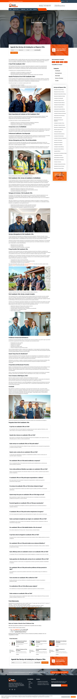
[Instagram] (60, 1)
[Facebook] (62, 1)
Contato (35, 9)
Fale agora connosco (61, 48)
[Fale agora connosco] (53, 50)
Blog (31, 9)
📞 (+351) (15, 629)
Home (10, 9)
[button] (67, 1)
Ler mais (7, 697)
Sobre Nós (23, 9)
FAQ (27, 9)
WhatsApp (26, 265)
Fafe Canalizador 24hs (29, 263)
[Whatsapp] (64, 1)
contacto (14, 265)
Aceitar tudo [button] (73, 696)
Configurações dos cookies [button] (66, 696)
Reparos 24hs (15, 9)
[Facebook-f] (10, 689)
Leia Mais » (17, 646)
